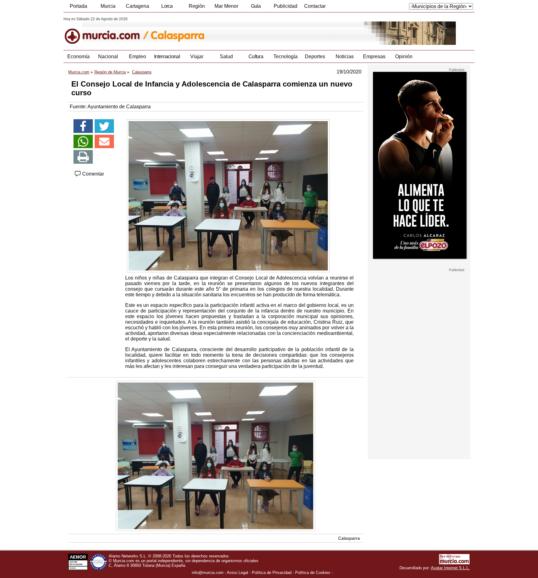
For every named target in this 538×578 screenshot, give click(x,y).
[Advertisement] (419, 365)
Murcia (108, 6)
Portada (78, 6)
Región (197, 6)
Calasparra (349, 538)
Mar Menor (226, 6)
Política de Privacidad (271, 572)
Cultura (255, 56)
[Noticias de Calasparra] (215, 30)
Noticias (345, 56)
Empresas (374, 56)
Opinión (404, 56)
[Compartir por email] (104, 141)
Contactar (315, 6)
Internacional (167, 56)
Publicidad (285, 6)
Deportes (315, 56)
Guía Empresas (255, 7)
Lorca (167, 6)
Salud (226, 56)
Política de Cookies (312, 572)
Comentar (92, 173)
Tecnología (285, 56)
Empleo (137, 56)
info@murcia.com (208, 572)
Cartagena (137, 6)
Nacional (108, 56)
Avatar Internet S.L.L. (450, 568)
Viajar (196, 56)
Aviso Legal (237, 572)
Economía (78, 56)
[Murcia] (106, 30)
